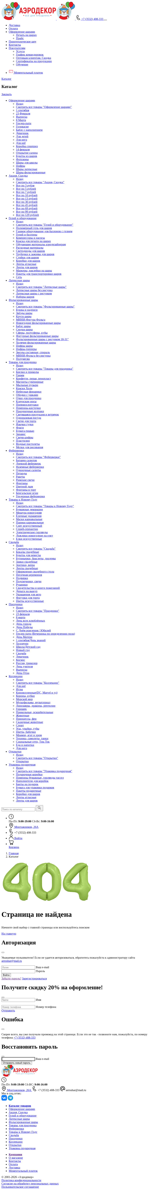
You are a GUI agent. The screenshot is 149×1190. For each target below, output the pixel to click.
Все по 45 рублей (26, 205)
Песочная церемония (29, 574)
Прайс (20, 38)
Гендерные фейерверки (30, 496)
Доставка (14, 25)
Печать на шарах (26, 35)
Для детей (22, 136)
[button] (22, 31)
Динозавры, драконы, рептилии (35, 705)
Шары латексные (26, 169)
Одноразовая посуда (28, 417)
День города (23, 623)
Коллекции (16, 676)
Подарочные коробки (29, 774)
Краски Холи (24, 388)
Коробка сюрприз (27, 146)
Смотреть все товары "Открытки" (37, 758)
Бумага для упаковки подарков (35, 787)
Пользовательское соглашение (20, 1186)
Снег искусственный (29, 525)
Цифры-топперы (26, 349)
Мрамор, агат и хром (29, 735)
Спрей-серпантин (27, 529)
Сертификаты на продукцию (34, 61)
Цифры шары (24, 345)
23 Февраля (23, 113)
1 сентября (22, 110)
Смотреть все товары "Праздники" (37, 610)
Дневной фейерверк (28, 463)
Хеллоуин (22, 643)
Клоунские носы (26, 401)
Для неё (21, 143)
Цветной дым (24, 486)
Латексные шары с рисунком (34, 293)
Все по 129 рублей (27, 214)
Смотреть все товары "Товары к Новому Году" (45, 506)
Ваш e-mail (42, 967)
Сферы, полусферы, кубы (32, 332)
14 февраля (23, 149)
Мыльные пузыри (27, 385)
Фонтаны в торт (26, 489)
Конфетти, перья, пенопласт (33, 378)
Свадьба (14, 542)
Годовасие (22, 126)
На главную (8, 933)
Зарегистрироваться (34, 978)
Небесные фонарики (28, 391)
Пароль (40, 971)
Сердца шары (24, 329)
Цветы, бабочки (26, 731)
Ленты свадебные (27, 568)
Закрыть (6, 94)
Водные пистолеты (28, 444)
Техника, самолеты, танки (32, 738)
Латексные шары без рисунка (34, 290)
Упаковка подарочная (22, 764)
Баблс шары (23, 326)
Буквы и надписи (27, 309)
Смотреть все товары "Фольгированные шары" (45, 306)
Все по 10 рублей (26, 195)
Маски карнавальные (29, 519)
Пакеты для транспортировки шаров (38, 273)
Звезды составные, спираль (33, 352)
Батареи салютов (26, 460)
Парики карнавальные (30, 522)
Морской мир (24, 699)
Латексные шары (19, 280)
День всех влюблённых (30, 620)
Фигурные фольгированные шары (37, 336)
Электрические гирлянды (32, 532)
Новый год (23, 650)
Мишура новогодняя (29, 512)
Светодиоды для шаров (30, 250)
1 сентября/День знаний (31, 640)
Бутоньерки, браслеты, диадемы (36, 558)
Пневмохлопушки (27, 404)
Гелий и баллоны (26, 234)
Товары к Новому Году (23, 499)
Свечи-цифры (24, 437)
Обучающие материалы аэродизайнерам (41, 244)
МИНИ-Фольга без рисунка (33, 355)
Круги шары (23, 316)
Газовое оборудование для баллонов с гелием (44, 231)
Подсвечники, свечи (28, 581)
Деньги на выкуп (26, 591)
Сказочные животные (29, 722)
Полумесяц (23, 358)
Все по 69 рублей (26, 208)
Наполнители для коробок (32, 780)
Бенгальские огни (27, 493)
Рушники (22, 584)
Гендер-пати (23, 123)
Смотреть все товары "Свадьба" (36, 548)
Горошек (21, 709)
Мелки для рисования (29, 447)
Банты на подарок (27, 784)
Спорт (20, 725)
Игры (19, 689)
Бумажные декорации (29, 509)
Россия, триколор (26, 663)
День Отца (22, 673)
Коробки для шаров (28, 260)
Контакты (15, 44)
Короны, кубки (25, 695)
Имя (38, 999)
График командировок (30, 54)
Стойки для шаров (27, 257)
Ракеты (20, 476)
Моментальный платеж (23, 1170)
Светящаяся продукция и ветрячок (37, 414)
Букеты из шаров (26, 156)
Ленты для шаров (27, 267)
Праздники (16, 604)
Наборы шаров (25, 296)
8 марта (20, 617)
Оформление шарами (22, 100)
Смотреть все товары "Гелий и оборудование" (44, 224)
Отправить (8, 1010)
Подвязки (22, 578)
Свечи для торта (26, 421)
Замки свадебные (26, 561)
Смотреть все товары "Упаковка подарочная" (44, 771)
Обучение (22, 64)
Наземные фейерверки (30, 466)
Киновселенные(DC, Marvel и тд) (36, 692)
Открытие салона (27, 152)
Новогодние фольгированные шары (38, 322)
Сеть (19, 277)
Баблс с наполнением (29, 129)
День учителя (24, 666)
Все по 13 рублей (26, 198)
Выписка (21, 116)
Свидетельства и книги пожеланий (38, 587)
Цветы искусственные (30, 601)
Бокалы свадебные (27, 551)
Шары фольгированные (30, 172)
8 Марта (21, 120)
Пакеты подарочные (28, 790)
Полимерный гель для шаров (34, 228)
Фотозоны (22, 159)
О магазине (16, 1157)
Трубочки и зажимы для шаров (35, 254)
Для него (21, 139)
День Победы (24, 627)
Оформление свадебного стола (35, 571)
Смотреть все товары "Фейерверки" (38, 457)
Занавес (21, 434)
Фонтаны (22, 483)
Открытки (15, 751)
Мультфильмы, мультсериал (33, 702)
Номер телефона (46, 1006)
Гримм (20, 375)
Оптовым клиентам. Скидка (33, 57)
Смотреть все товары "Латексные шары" (41, 286)
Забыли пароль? (11, 978)
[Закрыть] (2, 952)
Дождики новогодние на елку (34, 535)
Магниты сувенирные (29, 381)
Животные (22, 715)
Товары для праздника (23, 362)
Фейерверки (16, 450)
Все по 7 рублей (26, 192)
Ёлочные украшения (28, 515)
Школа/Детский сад (28, 646)
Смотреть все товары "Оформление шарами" (44, 107)
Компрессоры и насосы (30, 237)
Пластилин (23, 440)
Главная (14, 853)
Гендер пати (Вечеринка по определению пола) (45, 633)
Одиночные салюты (28, 470)
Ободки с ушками (27, 394)
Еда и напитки (25, 744)
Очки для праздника (28, 398)
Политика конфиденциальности (21, 1180)
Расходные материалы (29, 247)
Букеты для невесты (28, 555)
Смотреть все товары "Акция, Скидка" (40, 182)
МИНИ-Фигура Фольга (30, 319)
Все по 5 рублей (26, 188)
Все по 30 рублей (26, 201)
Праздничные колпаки (30, 411)
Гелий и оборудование (23, 218)
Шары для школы (27, 162)
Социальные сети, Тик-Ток (33, 741)
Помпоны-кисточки (28, 408)
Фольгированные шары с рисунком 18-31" (42, 339)
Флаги (20, 427)
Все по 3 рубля (25, 185)
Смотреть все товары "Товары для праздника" (44, 368)
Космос (20, 659)
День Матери (24, 637)
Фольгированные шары (23, 300)
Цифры (20, 165)
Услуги (20, 51)
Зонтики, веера (25, 565)
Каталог (6, 78)
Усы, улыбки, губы (27, 728)
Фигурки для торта (28, 597)
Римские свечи (25, 479)
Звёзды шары (24, 313)
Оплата (13, 28)
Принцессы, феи (26, 718)
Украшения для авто (28, 594)
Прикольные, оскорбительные (34, 712)
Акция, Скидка (18, 175)
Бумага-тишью (25, 430)
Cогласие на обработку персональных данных (30, 1183)
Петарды (21, 473)
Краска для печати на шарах (33, 241)
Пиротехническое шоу (22, 41)
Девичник (22, 133)
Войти (6, 975)
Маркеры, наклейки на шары (34, 270)
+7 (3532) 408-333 (24, 1037)
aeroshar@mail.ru (11, 960)
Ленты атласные (26, 264)
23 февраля (23, 614)
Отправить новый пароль (17, 1062)
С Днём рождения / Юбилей (33, 630)
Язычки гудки (24, 424)
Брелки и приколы (27, 372)
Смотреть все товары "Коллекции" (37, 682)
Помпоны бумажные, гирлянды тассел (40, 777)
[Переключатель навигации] (105, 20)
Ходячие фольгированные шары (36, 342)
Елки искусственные (29, 538)
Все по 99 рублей (26, 211)
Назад (19, 103)
